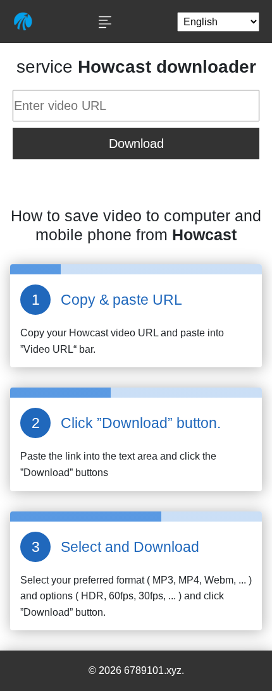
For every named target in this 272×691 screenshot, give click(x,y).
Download (136, 143)
